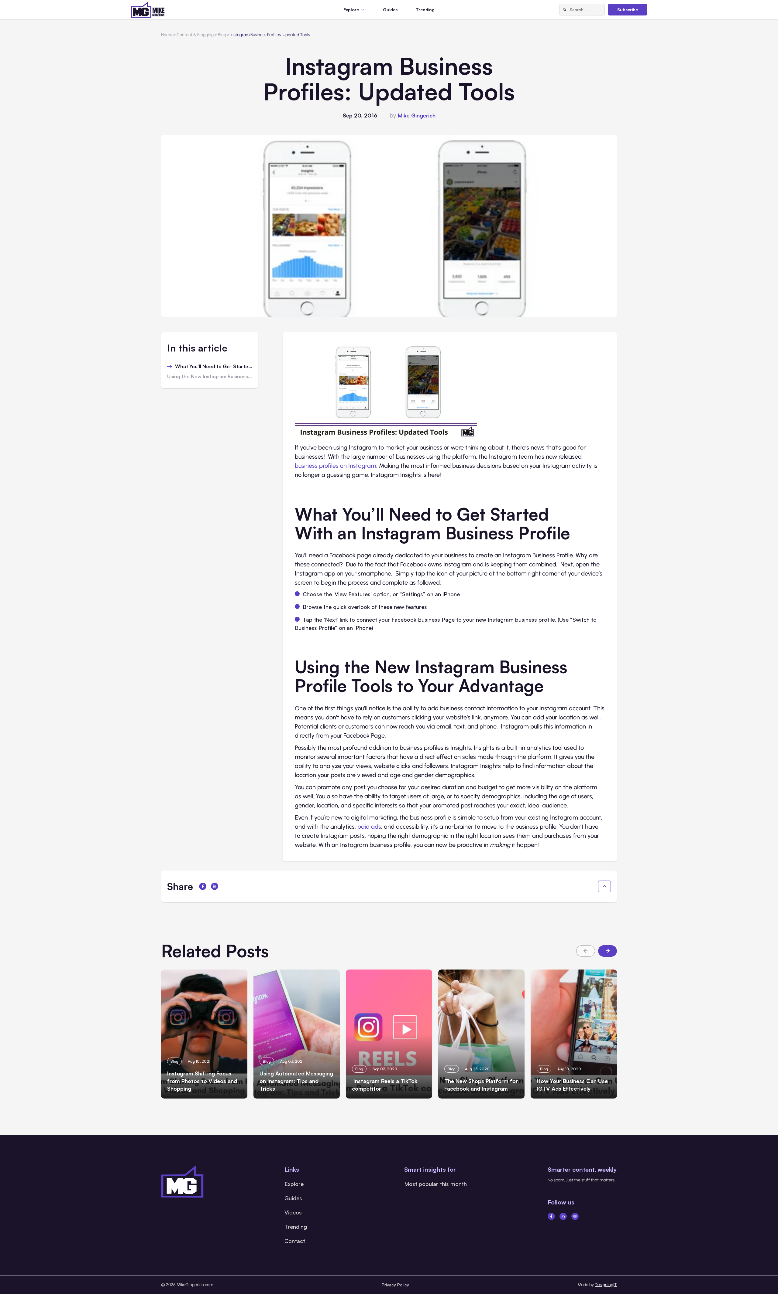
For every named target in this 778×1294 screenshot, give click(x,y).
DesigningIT (606, 1284)
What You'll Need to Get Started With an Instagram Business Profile (213, 366)
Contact (294, 1241)
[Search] (565, 10)
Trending (425, 9)
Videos (293, 1212)
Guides (390, 9)
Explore (294, 1183)
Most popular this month (435, 1183)
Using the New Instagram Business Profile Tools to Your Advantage (209, 376)
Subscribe (627, 9)
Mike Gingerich (416, 115)
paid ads (369, 826)
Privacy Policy (395, 1284)
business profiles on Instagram (335, 465)
